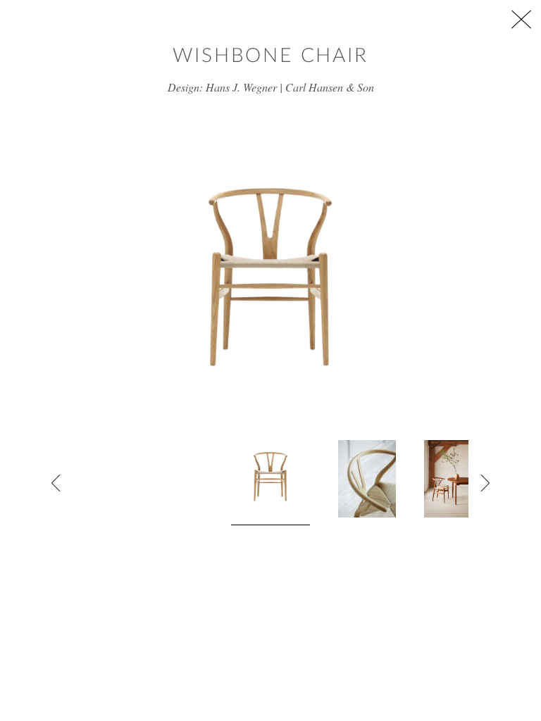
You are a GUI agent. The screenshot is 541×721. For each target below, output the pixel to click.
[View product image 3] (464, 479)
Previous (56, 483)
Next (485, 483)
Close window (521, 19)
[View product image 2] (367, 479)
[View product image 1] (270, 482)
